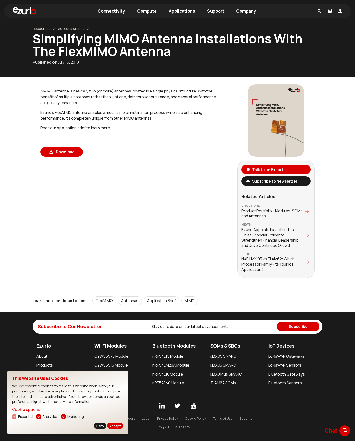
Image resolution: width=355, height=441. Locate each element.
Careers (129, 418)
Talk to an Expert (267, 169)
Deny (100, 426)
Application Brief (161, 300)
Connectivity (111, 11)
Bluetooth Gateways (286, 374)
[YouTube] (193, 406)
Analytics (50, 416)
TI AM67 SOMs (223, 382)
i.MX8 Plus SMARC (226, 374)
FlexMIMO (104, 300)
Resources (41, 28)
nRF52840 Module (168, 382)
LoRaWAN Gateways (286, 356)
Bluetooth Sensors (285, 382)
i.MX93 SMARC (223, 365)
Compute (147, 11)
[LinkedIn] (161, 406)
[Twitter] (177, 406)
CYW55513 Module (111, 365)
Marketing (75, 416)
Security (245, 418)
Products (44, 365)
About (41, 356)
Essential (25, 416)
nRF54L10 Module (167, 374)
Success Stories (71, 28)
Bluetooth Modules (174, 346)
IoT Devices (281, 346)
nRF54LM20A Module (170, 365)
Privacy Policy (167, 418)
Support (215, 11)
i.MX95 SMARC (223, 356)
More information (77, 401)
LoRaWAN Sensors (284, 365)
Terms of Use (223, 418)
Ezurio (43, 346)
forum (345, 430)
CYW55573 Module (111, 356)
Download (65, 152)
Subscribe (298, 326)
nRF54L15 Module (167, 356)
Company (246, 11)
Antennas (129, 300)
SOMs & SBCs (225, 346)
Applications (182, 11)
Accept (115, 426)
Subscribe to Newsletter (274, 181)
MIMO (190, 300)
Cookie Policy (195, 418)
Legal (146, 418)
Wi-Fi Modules (110, 346)
